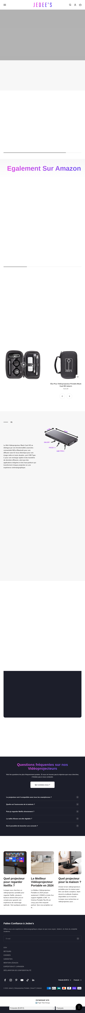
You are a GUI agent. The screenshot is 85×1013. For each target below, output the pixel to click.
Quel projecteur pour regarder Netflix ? (14, 882)
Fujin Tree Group (44, 1003)
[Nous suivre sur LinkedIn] (33, 980)
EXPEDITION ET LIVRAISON (14, 966)
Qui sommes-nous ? (42, 785)
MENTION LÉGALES (11, 963)
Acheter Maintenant (42, 707)
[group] (42, 75)
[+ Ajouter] (30, 133)
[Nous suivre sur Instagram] (10, 980)
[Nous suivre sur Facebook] (5, 980)
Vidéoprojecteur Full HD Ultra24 (52, 140)
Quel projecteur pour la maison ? (69, 880)
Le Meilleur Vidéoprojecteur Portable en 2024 (42, 882)
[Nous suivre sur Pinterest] (16, 980)
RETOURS (7, 951)
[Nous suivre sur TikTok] (27, 980)
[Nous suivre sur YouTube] (21, 980)
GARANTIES (8, 959)
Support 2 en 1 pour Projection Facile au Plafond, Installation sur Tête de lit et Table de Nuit (52, 256)
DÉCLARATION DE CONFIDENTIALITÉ (17, 970)
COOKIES (7, 955)
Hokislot (39, 988)
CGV (5, 947)
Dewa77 (33, 988)
